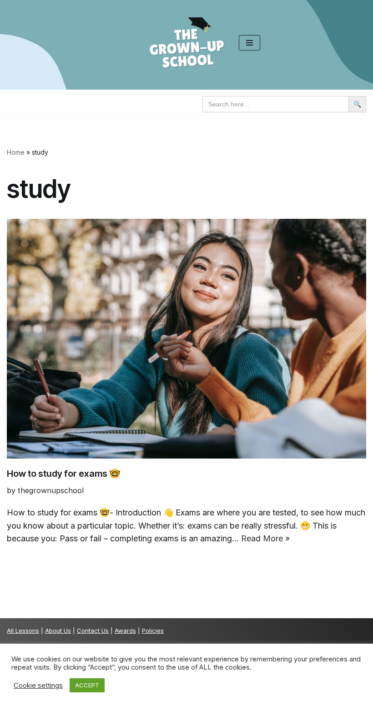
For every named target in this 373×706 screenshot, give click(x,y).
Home (16, 152)
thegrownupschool (51, 490)
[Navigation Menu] (249, 42)
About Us (58, 630)
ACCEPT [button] (87, 685)
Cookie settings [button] (38, 685)
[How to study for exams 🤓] (186, 339)
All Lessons (23, 630)
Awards (125, 630)
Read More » (265, 538)
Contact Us (93, 630)
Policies (153, 630)
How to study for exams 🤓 (64, 473)
